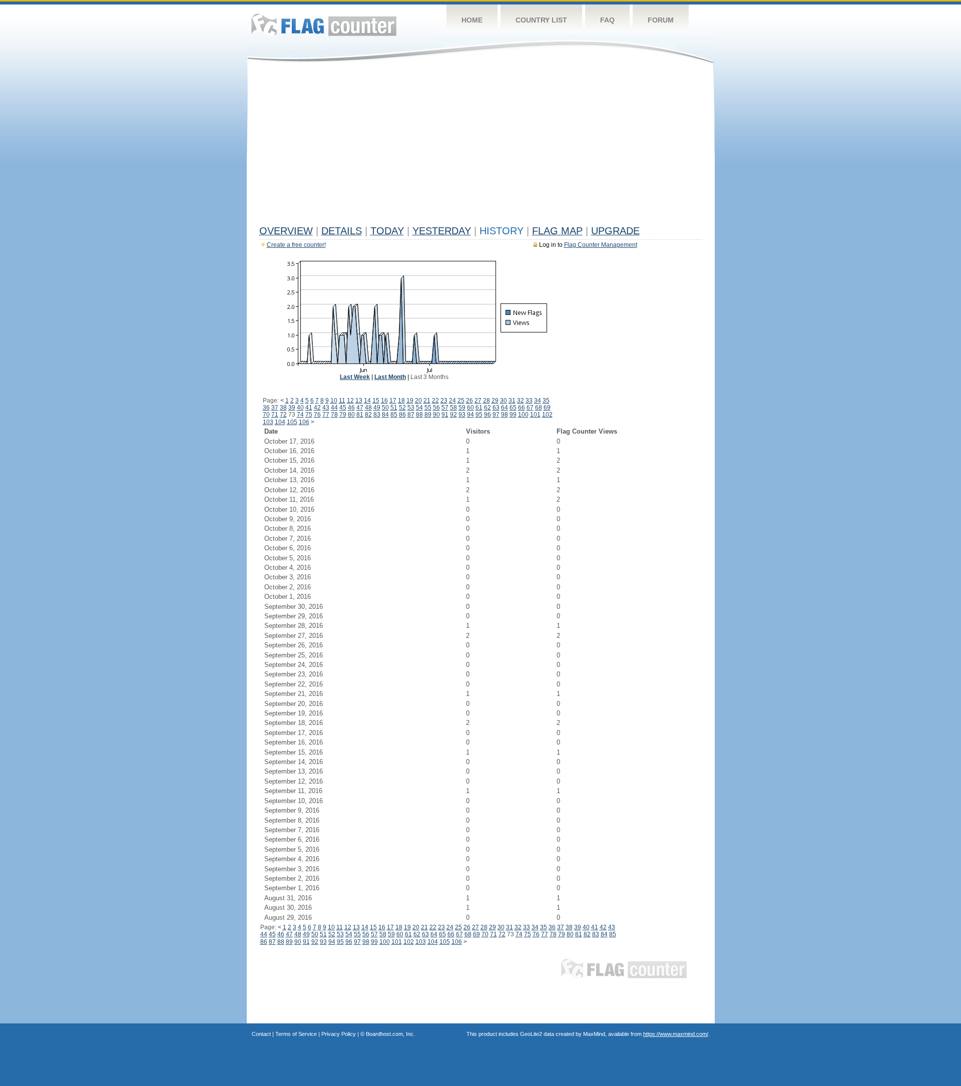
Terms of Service (296, 1034)
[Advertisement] (480, 146)
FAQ (607, 20)
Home (472, 20)
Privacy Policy (338, 1034)
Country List (541, 20)
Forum (661, 20)
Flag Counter (323, 25)
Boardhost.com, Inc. (390, 1034)
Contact (261, 1034)
